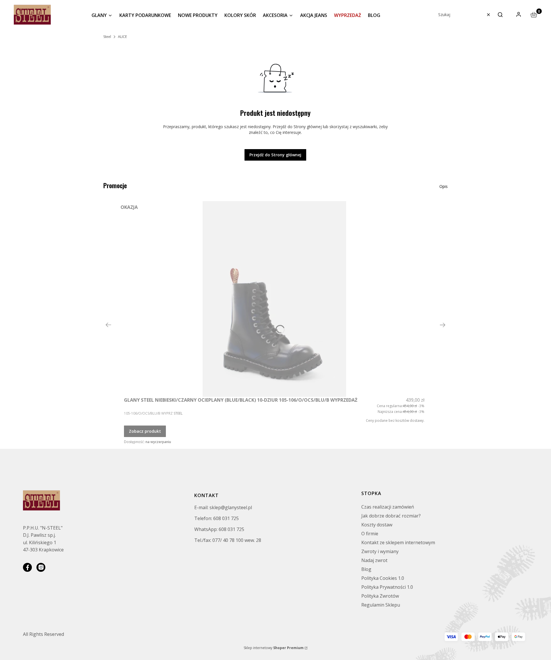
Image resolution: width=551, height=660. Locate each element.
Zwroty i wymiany (380, 551)
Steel (107, 36)
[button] (500, 15)
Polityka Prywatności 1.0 (387, 587)
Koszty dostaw (376, 525)
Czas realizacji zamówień (387, 507)
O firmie (369, 533)
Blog (366, 569)
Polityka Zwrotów (380, 596)
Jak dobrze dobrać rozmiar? (391, 516)
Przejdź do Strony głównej (275, 154)
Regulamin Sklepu (380, 605)
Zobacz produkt (145, 431)
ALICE (122, 36)
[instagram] (40, 567)
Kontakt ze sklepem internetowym (398, 542)
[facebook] (27, 567)
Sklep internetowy (274, 647)
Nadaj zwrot (374, 560)
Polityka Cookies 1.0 (382, 578)
